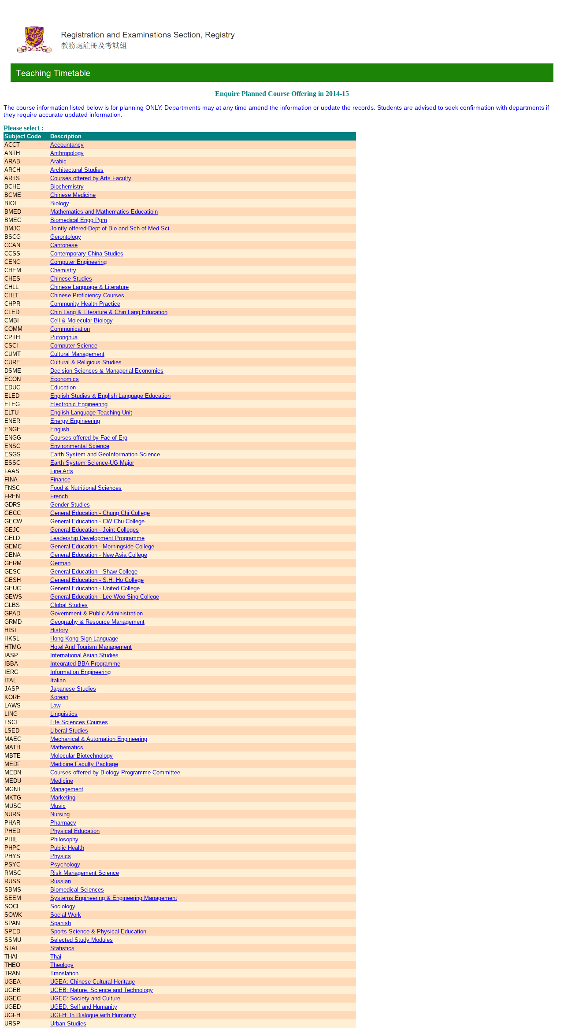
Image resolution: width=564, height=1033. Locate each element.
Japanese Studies (73, 688)
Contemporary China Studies (86, 253)
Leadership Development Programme (97, 538)
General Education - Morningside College (102, 546)
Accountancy (67, 144)
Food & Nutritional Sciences (86, 488)
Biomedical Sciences (77, 889)
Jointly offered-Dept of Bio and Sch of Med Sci (109, 228)
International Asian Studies (84, 655)
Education (63, 387)
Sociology (62, 906)
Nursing (60, 814)
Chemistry (63, 270)
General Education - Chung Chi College (100, 513)
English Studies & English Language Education (110, 395)
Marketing (62, 797)
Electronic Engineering (79, 404)
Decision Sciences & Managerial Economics (106, 370)
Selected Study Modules (81, 940)
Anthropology (67, 153)
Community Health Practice (85, 303)
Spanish (60, 923)
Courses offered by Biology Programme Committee (115, 772)
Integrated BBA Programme (85, 663)
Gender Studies (70, 504)
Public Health (67, 847)
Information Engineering (80, 672)
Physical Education (75, 831)
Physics (60, 856)
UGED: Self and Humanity (83, 1006)
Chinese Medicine (73, 195)
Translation (64, 973)
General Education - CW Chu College (97, 521)
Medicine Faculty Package (84, 764)
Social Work (65, 914)
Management (66, 789)
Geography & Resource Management (97, 621)
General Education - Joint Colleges (94, 529)
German (60, 563)
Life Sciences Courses (79, 722)
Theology (62, 965)
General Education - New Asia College (98, 555)
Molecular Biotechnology (81, 755)
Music (58, 806)
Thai (55, 956)
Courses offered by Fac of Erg (88, 437)
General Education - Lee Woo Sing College (104, 596)
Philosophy (64, 839)
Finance (60, 479)
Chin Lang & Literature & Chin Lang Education (108, 312)
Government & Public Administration (96, 613)
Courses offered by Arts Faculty (90, 178)
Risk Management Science (84, 873)
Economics (64, 379)
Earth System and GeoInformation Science (105, 454)
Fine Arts (61, 471)
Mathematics (66, 747)
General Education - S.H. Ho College (97, 580)
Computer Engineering (78, 262)
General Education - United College (95, 588)
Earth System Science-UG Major (92, 462)
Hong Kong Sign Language (84, 638)
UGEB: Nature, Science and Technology (101, 990)
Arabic (58, 161)
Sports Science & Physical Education (98, 931)
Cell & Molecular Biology (81, 320)
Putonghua (64, 337)
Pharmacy (63, 822)
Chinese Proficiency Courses (87, 295)
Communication (70, 329)
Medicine (61, 781)
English (59, 429)
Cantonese (64, 245)
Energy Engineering (75, 421)
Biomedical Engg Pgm (78, 220)
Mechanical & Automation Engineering (98, 739)
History (59, 630)
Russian (60, 881)
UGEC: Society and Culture (85, 998)
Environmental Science (79, 446)
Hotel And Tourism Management (91, 647)
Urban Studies (68, 1023)
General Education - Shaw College (93, 571)
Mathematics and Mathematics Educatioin (104, 211)
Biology (59, 203)
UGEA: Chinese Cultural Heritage (92, 981)
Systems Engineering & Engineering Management (113, 898)
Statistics (62, 948)
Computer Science (73, 345)
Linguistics (64, 714)
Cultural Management (77, 354)
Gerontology (65, 236)
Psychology (65, 864)
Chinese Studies (71, 278)
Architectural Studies (77, 170)
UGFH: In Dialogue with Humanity (93, 1015)
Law (55, 705)
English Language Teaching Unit (91, 412)
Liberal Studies (69, 730)
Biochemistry (67, 186)
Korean (59, 697)
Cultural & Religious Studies (86, 362)
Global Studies (69, 605)
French (59, 496)
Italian (58, 680)
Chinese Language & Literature (89, 287)
